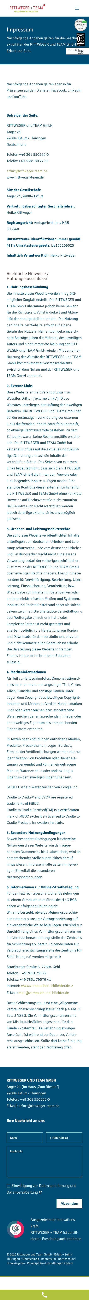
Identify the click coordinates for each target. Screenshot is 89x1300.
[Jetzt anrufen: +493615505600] (44, 1295)
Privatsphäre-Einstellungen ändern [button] (50, 1263)
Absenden (69, 1203)
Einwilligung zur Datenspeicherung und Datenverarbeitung (41, 1189)
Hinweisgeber (16, 1263)
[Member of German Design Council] (77, 51)
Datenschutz (66, 1259)
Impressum (48, 1259)
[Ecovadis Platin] (81, 25)
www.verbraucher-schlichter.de (45, 985)
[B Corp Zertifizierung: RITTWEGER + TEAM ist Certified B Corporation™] (81, 39)
